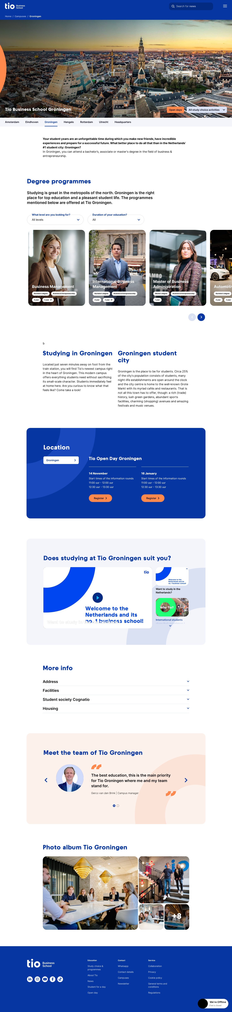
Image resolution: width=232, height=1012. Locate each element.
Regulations (154, 992)
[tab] (61, 460)
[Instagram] (37, 979)
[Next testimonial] (186, 780)
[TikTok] (60, 979)
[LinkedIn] (30, 979)
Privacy (152, 972)
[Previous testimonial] (45, 780)
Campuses (123, 977)
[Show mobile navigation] (225, 6)
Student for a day (97, 986)
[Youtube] (45, 979)
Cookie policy (155, 977)
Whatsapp (123, 966)
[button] (116, 268)
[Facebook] (52, 979)
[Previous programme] (192, 317)
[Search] (173, 6)
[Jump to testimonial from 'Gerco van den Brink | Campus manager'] (114, 805)
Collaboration (155, 966)
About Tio (93, 975)
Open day (93, 992)
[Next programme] (201, 317)
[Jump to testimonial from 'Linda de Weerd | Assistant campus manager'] (118, 805)
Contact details (126, 972)
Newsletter (123, 983)
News (90, 981)
